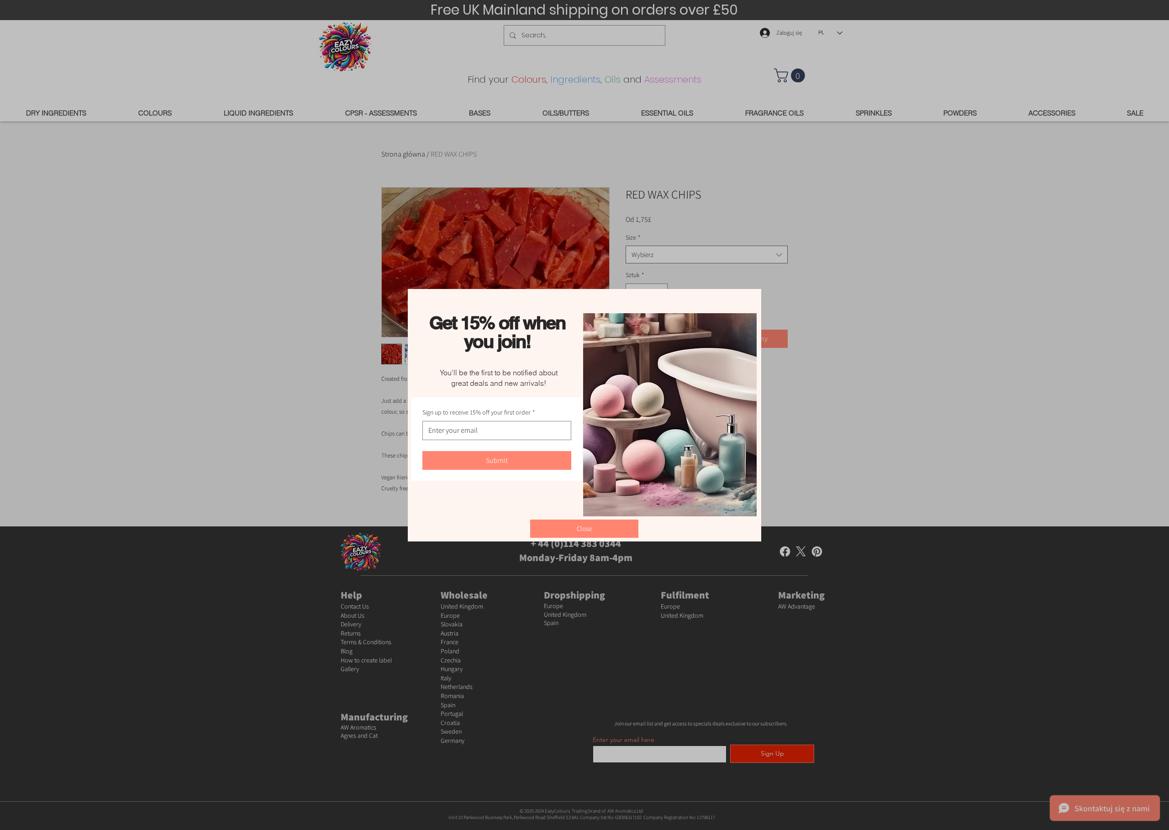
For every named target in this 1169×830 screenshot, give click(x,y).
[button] (584, 529)
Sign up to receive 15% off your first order (478, 412)
